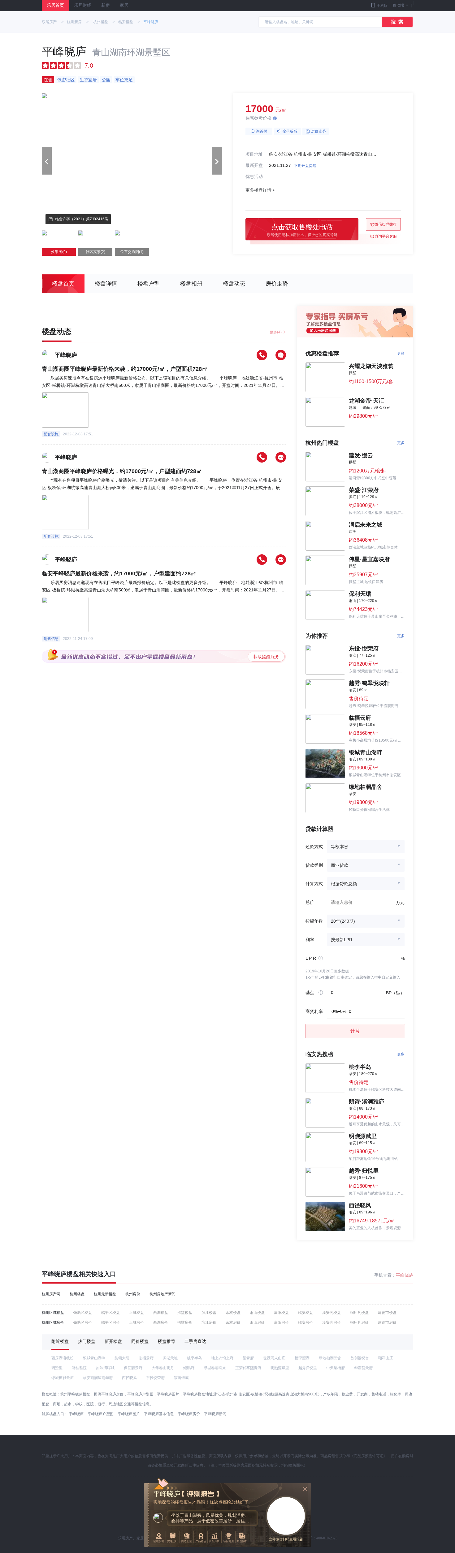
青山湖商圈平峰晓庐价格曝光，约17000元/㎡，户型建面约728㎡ (122, 471)
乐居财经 (82, 5)
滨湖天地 (170, 1358)
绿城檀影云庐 (62, 1378)
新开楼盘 (113, 1341)
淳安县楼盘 (331, 1312)
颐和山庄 (385, 1358)
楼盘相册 (191, 284)
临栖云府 (146, 1358)
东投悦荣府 (155, 1378)
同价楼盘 (140, 1341)
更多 (401, 353)
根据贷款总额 (344, 883)
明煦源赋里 (280, 1368)
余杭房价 (233, 1322)
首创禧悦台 (359, 1358)
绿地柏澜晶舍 (330, 1358)
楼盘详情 (106, 284)
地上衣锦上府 (222, 1358)
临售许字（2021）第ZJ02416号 (81, 219)
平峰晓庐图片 (129, 1414)
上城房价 (136, 1322)
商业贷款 (339, 865)
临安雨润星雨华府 (98, 1378)
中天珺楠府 (335, 1368)
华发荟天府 (363, 1368)
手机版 (382, 5)
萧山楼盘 (257, 1312)
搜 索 (397, 21)
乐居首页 (55, 5)
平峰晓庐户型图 (101, 1414)
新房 (105, 5)
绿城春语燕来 (215, 1368)
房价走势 (318, 131)
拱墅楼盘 (184, 1312)
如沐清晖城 (105, 1368)
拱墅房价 (184, 1322)
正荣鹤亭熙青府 (248, 1368)
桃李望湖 (302, 1358)
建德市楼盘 (387, 1312)
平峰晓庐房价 (189, 1414)
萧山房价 (257, 1322)
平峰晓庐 (150, 22)
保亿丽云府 (133, 1368)
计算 (355, 1031)
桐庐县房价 (359, 1322)
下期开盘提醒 (305, 165)
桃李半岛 (194, 1358)
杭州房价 (132, 1294)
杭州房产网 (51, 1294)
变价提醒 (290, 131)
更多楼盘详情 (258, 190)
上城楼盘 (136, 1312)
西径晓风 (129, 1378)
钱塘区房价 (82, 1322)
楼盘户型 (148, 284)
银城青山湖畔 (94, 1358)
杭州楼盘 (100, 22)
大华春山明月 (163, 1368)
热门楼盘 (86, 1341)
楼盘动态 (234, 284)
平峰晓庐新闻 (215, 1414)
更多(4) (276, 332)
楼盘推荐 (166, 1341)
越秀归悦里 (307, 1368)
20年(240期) (343, 921)
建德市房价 (387, 1322)
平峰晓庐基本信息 (159, 1414)
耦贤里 (57, 1368)
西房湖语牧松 (62, 1358)
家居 (124, 5)
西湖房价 (160, 1322)
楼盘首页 (63, 284)
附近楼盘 (60, 1341)
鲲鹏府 (188, 1368)
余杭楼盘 (233, 1312)
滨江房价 (209, 1322)
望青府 (248, 1358)
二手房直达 (195, 1341)
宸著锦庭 (181, 1378)
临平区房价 (110, 1322)
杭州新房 (74, 22)
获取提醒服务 (266, 656)
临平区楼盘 (110, 1312)
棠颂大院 (122, 1358)
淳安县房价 (331, 1322)
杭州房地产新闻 (163, 1294)
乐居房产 (49, 22)
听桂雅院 (79, 1368)
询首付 (261, 131)
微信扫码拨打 (386, 224)
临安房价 (305, 1322)
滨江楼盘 (209, 1312)
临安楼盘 (125, 22)
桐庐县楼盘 (359, 1312)
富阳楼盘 (281, 1312)
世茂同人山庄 (274, 1358)
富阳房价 (281, 1322)
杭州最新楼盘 (105, 1294)
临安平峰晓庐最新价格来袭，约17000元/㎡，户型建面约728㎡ (119, 573)
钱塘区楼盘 (82, 1312)
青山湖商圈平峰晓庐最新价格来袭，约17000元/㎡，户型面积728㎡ (124, 369)
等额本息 (339, 846)
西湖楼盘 (160, 1312)
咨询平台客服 (386, 236)
